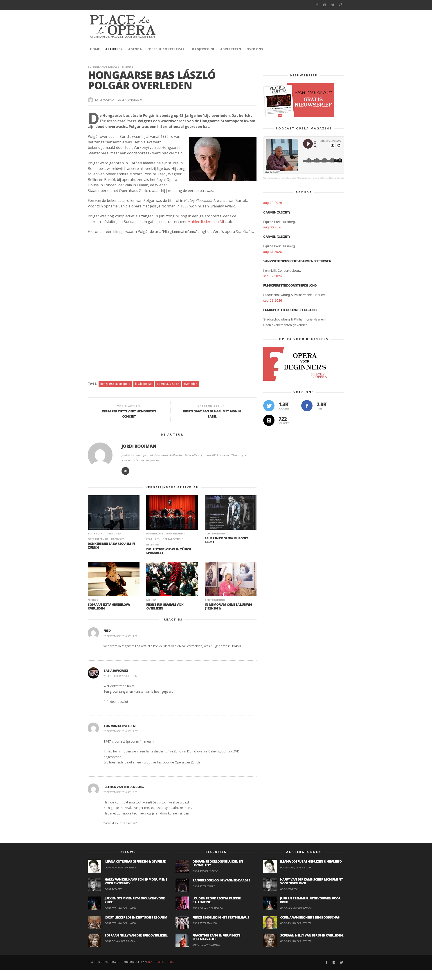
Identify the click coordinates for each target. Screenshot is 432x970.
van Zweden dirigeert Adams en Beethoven (297, 261)
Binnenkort (154, 533)
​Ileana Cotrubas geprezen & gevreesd (135, 861)
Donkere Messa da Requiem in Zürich (111, 545)
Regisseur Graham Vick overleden (164, 606)
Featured (114, 533)
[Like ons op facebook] (307, 405)
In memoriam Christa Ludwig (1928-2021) (228, 606)
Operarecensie (172, 539)
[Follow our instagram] (268, 420)
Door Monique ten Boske (120, 867)
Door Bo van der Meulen (120, 941)
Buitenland (96, 533)
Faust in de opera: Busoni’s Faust (226, 540)
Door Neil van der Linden (120, 908)
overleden (190, 384)
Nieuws (127, 67)
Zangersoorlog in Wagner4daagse (221, 880)
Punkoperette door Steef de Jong (290, 285)
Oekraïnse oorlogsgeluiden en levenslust (217, 863)
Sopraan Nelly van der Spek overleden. (136, 935)
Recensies (118, 539)
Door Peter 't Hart (203, 886)
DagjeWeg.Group (162, 961)
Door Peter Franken (204, 923)
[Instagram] (325, 5)
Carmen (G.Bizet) (276, 212)
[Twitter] (332, 5)
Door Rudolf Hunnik (205, 871)
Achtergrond (215, 533)
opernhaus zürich (168, 384)
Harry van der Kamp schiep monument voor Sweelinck (136, 881)
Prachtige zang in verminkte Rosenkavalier (216, 937)
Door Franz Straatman (206, 945)
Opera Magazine (272, 178)
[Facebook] (317, 5)
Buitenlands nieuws (103, 67)
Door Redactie (113, 889)
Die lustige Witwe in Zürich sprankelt (168, 551)
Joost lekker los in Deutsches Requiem (136, 917)
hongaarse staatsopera (115, 384)
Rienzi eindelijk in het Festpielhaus (220, 917)
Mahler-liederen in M (205, 221)
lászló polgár (143, 384)
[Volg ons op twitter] (268, 405)
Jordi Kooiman (105, 99)
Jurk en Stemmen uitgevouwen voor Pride (135, 900)
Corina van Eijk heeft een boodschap (310, 917)
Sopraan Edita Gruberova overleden (109, 606)
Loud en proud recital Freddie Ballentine (216, 900)
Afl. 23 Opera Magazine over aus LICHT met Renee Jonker (313, 178)
